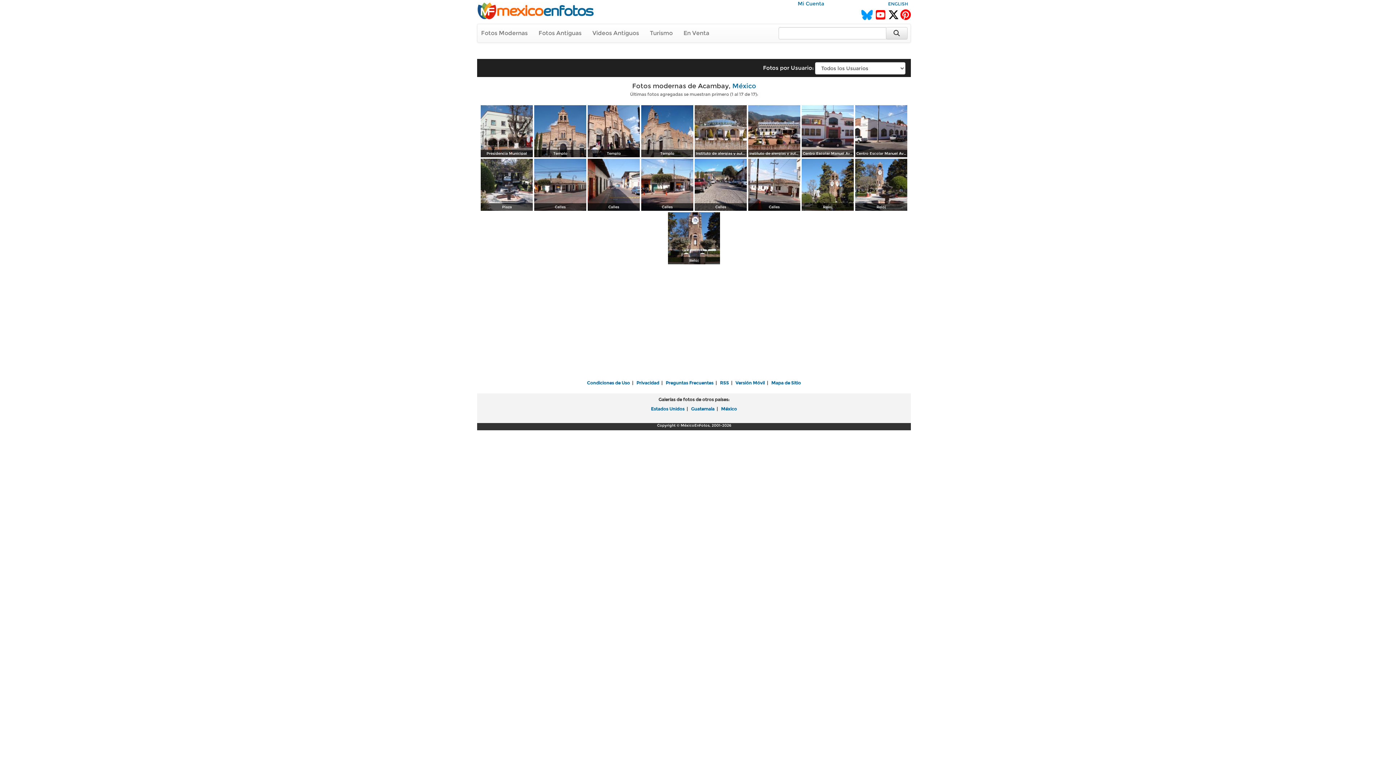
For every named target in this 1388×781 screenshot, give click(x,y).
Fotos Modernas (504, 33)
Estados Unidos (668, 408)
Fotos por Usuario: (788, 67)
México (744, 86)
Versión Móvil (750, 382)
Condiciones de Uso (608, 382)
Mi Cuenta (811, 3)
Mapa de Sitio (786, 382)
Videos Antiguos (615, 33)
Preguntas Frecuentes (690, 382)
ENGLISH (898, 4)
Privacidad (648, 382)
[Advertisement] (694, 323)
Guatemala (703, 408)
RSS (724, 382)
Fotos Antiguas (560, 33)
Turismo (661, 33)
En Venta (696, 33)
